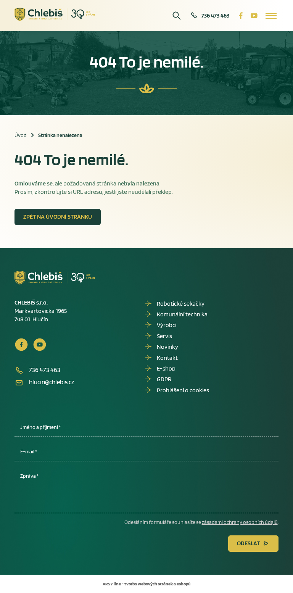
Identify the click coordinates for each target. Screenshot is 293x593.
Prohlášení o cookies (183, 390)
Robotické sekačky (180, 303)
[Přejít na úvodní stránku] (54, 14)
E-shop (166, 368)
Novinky (167, 346)
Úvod (20, 135)
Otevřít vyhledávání (176, 15)
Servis (164, 336)
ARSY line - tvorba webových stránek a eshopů (146, 584)
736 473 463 (215, 15)
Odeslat (248, 543)
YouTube (254, 15)
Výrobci (166, 325)
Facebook (240, 15)
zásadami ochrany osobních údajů (240, 522)
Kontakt (167, 357)
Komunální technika (182, 314)
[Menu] (271, 15)
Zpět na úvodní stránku (57, 216)
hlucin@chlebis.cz (51, 382)
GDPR (164, 379)
